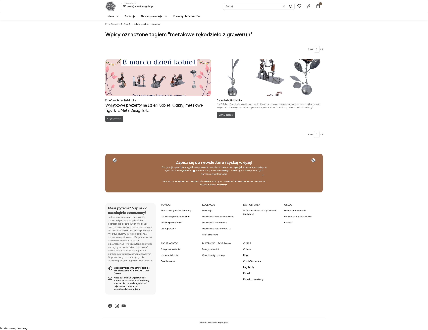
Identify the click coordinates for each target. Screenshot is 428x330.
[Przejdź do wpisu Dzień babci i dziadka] (270, 77)
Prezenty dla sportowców (215, 228)
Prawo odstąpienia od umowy (176, 210)
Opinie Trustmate (252, 261)
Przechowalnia (168, 261)
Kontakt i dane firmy (253, 279)
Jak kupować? (168, 228)
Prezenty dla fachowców (214, 222)
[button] (291, 6)
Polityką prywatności (218, 185)
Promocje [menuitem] (130, 16)
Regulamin (196, 181)
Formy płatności (210, 249)
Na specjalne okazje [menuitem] (151, 16)
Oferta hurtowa (210, 234)
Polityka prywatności (171, 222)
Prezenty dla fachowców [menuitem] (186, 16)
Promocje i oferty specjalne (297, 216)
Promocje (207, 210)
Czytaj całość (114, 118)
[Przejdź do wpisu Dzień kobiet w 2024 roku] (158, 77)
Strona (310, 49)
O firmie (247, 249)
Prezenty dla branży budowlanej (218, 216)
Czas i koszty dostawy (213, 255)
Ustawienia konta (169, 255)
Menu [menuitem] (111, 16)
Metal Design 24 (112, 24)
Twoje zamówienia (170, 249)
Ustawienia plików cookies (174, 216)
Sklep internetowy (213, 322)
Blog (126, 24)
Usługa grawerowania (295, 210)
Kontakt (288, 222)
